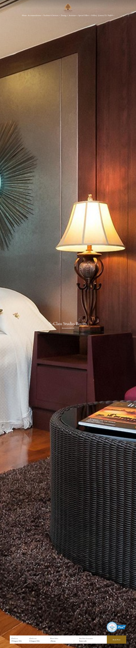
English (110, 15)
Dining (64, 15)
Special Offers (83, 15)
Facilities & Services (51, 15)
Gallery (94, 15)
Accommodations (35, 15)
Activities (72, 15)
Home (24, 15)
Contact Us (102, 15)
